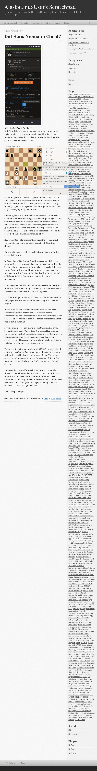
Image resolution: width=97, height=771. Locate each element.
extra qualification (74, 518)
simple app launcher (75, 500)
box (86, 346)
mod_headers (89, 276)
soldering (89, 147)
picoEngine (72, 119)
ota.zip (91, 192)
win (91, 425)
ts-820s (78, 249)
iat (77, 307)
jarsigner (85, 314)
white (92, 341)
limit (92, 471)
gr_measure (78, 650)
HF (91, 228)
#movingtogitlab (83, 554)
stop (77, 708)
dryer (73, 348)
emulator (71, 106)
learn (76, 692)
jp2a (69, 715)
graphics (85, 591)
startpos (81, 452)
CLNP (70, 572)
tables (74, 668)
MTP (77, 357)
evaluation (85, 434)
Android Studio (80, 142)
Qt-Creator (91, 450)
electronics (72, 151)
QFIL (78, 330)
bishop (83, 446)
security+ (91, 267)
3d (84, 181)
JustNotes (82, 464)
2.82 (76, 341)
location (71, 618)
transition (87, 674)
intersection (72, 622)
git (87, 124)
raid (91, 156)
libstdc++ (86, 602)
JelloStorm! (72, 516)
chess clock (72, 135)
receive (71, 409)
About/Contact (73, 64)
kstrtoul (91, 368)
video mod (85, 455)
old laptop (83, 595)
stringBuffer (72, 597)
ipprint (77, 122)
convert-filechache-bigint (78, 202)
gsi (75, 149)
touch (85, 622)
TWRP (85, 194)
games (87, 516)
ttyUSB (78, 586)
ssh (77, 174)
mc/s (92, 249)
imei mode (76, 634)
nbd (81, 375)
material (89, 436)
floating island (82, 337)
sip (80, 278)
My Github (71, 749)
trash (80, 625)
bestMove (87, 448)
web (90, 421)
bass (78, 384)
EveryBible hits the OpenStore (78, 39)
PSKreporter (72, 734)
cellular (71, 423)
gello (83, 686)
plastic (74, 414)
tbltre (77, 702)
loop (70, 427)
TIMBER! (71, 543)
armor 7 (71, 257)
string (70, 452)
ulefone (84, 257)
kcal (75, 455)
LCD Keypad (78, 425)
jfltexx (89, 645)
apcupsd (92, 394)
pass (87, 135)
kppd (79, 455)
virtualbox (79, 242)
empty (75, 625)
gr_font (70, 650)
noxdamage (85, 117)
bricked (79, 405)
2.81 (72, 341)
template (91, 452)
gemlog (91, 242)
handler (71, 658)
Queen (77, 446)
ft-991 (74, 144)
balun (89, 294)
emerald (83, 122)
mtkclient (71, 183)
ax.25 (87, 228)
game (90, 310)
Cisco (76, 699)
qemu (70, 242)
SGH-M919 (86, 697)
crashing (78, 140)
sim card (89, 547)
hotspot (81, 670)
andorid (71, 194)
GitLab (83, 498)
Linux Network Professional (78, 575)
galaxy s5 (71, 640)
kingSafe (80, 441)
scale (70, 319)
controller (71, 99)
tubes (75, 267)
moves (91, 432)
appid (70, 654)
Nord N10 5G (78, 115)
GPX (69, 310)
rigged (84, 301)
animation (72, 328)
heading (83, 407)
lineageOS (76, 192)
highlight (79, 561)
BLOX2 (70, 455)
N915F (87, 658)
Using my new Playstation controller (81, 49)
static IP (87, 711)
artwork (71, 588)
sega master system (84, 110)
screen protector (83, 668)
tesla (70, 326)
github (91, 554)
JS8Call (91, 233)
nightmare (72, 364)
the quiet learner (86, 627)
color (70, 686)
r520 (87, 156)
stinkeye (88, 663)
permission (83, 378)
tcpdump (71, 482)
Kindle (91, 178)
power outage (82, 223)
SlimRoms (87, 636)
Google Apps (88, 353)
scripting (85, 246)
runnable (77, 658)
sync (81, 273)
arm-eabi (80, 679)
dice (75, 323)
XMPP (82, 566)
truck (88, 360)
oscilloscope (84, 212)
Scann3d (79, 677)
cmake (81, 230)
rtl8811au (85, 262)
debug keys (72, 314)
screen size (82, 545)
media (77, 672)
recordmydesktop (79, 491)
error (70, 192)
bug (84, 539)
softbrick (79, 183)
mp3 (90, 600)
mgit (81, 688)
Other (48, 23)
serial (87, 584)
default (85, 525)
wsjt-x (92, 251)
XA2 (73, 357)
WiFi (90, 262)
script (78, 244)
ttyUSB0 (84, 586)
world (80, 335)
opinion (58, 398)
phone (77, 273)
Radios (66, 23)
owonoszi (71, 215)
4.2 (76, 171)
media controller (85, 672)
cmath (89, 518)
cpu (90, 638)
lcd (86, 427)
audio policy (82, 371)
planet (75, 335)
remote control (89, 441)
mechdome (72, 606)
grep (83, 380)
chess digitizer (87, 162)
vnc (73, 117)
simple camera (86, 502)
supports (76, 391)
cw (69, 230)
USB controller (78, 108)
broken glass (73, 387)
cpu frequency (85, 477)
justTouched (79, 620)
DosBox (90, 552)
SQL (83, 652)
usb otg (81, 430)
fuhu (72, 303)
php (82, 153)
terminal (78, 237)
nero (80, 307)
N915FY (71, 661)
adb (78, 271)
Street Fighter (87, 717)
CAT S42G (91, 190)
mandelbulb (86, 684)
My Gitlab (71, 745)
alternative (78, 398)
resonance (89, 323)
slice (87, 391)
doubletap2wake (74, 459)
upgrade (71, 158)
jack (91, 695)
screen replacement (75, 389)
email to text (73, 226)
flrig (69, 144)
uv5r (89, 210)
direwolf (80, 160)
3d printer (78, 210)
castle (70, 441)
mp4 (86, 489)
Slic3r (70, 391)
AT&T (86, 115)
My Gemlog (72, 753)
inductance (81, 323)
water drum (80, 471)
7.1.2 (74, 645)
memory (90, 407)
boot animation (85, 713)
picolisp (82, 609)
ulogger (79, 280)
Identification (73, 579)
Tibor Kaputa (83, 513)
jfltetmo (84, 645)
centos (70, 298)
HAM (78, 144)
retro (78, 101)
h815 (80, 579)
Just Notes (74, 464)
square (77, 681)
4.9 (69, 360)
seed (84, 425)
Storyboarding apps (75, 34)
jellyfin (70, 160)
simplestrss (88, 119)
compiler (79, 525)
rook (87, 446)
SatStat (86, 618)
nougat (74, 545)
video (77, 443)
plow (75, 147)
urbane (83, 350)
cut (75, 380)
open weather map (75, 486)
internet (80, 597)
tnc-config (78, 190)
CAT (92, 230)
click (70, 117)
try (82, 119)
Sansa (76, 602)
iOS (92, 604)
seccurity (79, 704)
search (78, 643)
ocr (92, 165)
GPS (92, 307)
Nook (85, 543)
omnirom (71, 704)
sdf (87, 654)
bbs (77, 230)
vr (83, 699)
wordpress (77, 128)
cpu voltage (79, 457)
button (84, 409)
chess (53, 398)
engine (91, 319)
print (91, 455)
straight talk (72, 421)
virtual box (79, 543)
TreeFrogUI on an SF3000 (77, 53)
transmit (71, 432)
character (78, 301)
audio (77, 291)
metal (91, 346)
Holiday (74, 228)
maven (88, 686)
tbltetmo (71, 647)
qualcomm (84, 330)
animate (71, 674)
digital (83, 215)
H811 (70, 609)
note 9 (91, 387)
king (74, 441)
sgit (85, 688)
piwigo (91, 153)
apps (89, 402)
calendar (83, 708)
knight (70, 450)
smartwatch (72, 439)
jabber (77, 566)
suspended (78, 181)
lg (79, 350)
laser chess (72, 554)
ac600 (84, 550)
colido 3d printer (89, 389)
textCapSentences (74, 466)
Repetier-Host (87, 412)
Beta (75, 296)
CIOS (92, 570)
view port (86, 341)
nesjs (87, 104)
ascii (92, 713)
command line (73, 185)
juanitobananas (73, 484)
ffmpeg (81, 489)
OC (73, 475)
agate (90, 246)
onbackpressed (81, 196)
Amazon (80, 178)
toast (78, 640)
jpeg (86, 326)
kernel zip (86, 482)
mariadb (82, 156)
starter (89, 461)
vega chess (78, 176)
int (73, 681)
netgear (90, 550)
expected (84, 520)
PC (85, 699)
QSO (70, 301)
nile (92, 285)
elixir (70, 362)
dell (81, 400)
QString (84, 450)
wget (89, 185)
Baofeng (85, 210)
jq (80, 185)
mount (70, 147)
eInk (91, 344)
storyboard (81, 427)
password (84, 629)
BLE (83, 475)
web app (84, 185)
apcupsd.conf (73, 396)
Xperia (78, 364)
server (78, 153)
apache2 (71, 156)
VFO (92, 287)
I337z (85, 702)
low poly (79, 328)
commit (86, 615)
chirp (92, 360)
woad (89, 187)
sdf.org (91, 654)
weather (85, 486)
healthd (85, 650)
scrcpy (83, 271)
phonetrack (72, 280)
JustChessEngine (74, 199)
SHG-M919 (78, 697)
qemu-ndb (87, 375)
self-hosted (78, 285)
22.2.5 (83, 219)
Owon (90, 158)
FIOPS (90, 475)
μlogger (84, 310)
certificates (88, 273)
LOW (82, 584)
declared (77, 520)
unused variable (74, 523)
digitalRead (72, 559)
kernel (87, 217)
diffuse (78, 380)
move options (73, 600)
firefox (78, 269)
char (75, 409)
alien (86, 235)
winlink (70, 212)
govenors (71, 708)
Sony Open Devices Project (84, 355)
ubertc (90, 679)
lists (69, 668)
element (78, 348)
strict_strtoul (72, 371)
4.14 (72, 355)
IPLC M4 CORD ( (86, 203)
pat (93, 228)
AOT (84, 611)
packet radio (81, 187)
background (72, 271)
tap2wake (81, 461)
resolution (77, 495)
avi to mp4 (89, 296)
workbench (86, 289)
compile (87, 230)
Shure (80, 289)
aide (69, 681)
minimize (85, 532)
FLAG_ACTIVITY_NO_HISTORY (84, 529)
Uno (69, 430)
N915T (82, 661)
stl (93, 412)
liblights (78, 629)
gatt (76, 480)
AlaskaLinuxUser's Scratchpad (40, 6)
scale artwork (87, 495)
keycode (71, 690)
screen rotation (79, 541)
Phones (57, 23)
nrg (83, 307)
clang (85, 285)
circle (86, 620)
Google (80, 353)
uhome (88, 126)
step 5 (80, 253)
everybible (82, 94)
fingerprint (72, 677)
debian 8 (82, 692)
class (83, 439)
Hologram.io (78, 423)
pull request (79, 618)
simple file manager (79, 507)
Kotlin (89, 498)
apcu (70, 260)
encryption (72, 276)
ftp (84, 398)
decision (83, 436)
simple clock (72, 505)
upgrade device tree (75, 539)
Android (71, 142)
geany (75, 550)
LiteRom (71, 720)
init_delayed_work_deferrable (82, 362)
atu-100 (81, 264)
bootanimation (73, 713)
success (71, 692)
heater (84, 348)
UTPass (71, 137)
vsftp (81, 402)
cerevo (78, 262)
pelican (77, 124)
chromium (72, 570)
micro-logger (76, 310)
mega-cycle (72, 251)
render (85, 328)
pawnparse (72, 167)
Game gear (80, 112)
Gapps (75, 353)
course (70, 337)
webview (71, 652)
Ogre (87, 321)
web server (72, 305)
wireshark (78, 482)
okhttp (91, 647)
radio (82, 144)
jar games (81, 547)
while (74, 427)
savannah (76, 627)
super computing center (76, 656)
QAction (71, 457)
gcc (89, 285)
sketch (90, 427)
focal (90, 124)
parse (82, 640)
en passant (89, 439)
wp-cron (91, 253)
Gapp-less (81, 332)
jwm (92, 661)
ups (80, 396)
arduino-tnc (72, 187)
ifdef (92, 609)
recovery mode (73, 636)
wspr (83, 237)
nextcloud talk (73, 278)
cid (69, 663)
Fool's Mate (72, 581)
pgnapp (82, 167)
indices (88, 219)
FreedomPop (72, 332)
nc (92, 203)
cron (70, 246)
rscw (89, 291)
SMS (86, 221)
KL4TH (78, 450)
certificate (71, 269)
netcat (89, 715)
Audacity (90, 348)
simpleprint (81, 135)
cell (93, 405)
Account (71, 181)
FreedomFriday (79, 493)
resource (90, 665)
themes (83, 124)
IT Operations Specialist (84, 572)
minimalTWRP (90, 199)
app (88, 194)
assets (84, 577)
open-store (90, 131)
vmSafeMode (73, 613)
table (80, 412)
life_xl (81, 448)
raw (92, 577)
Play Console (83, 600)
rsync (74, 174)
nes (91, 104)
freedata (84, 208)
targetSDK (89, 464)
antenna (80, 239)
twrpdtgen (72, 201)
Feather (88, 588)
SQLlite (88, 652)
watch (92, 384)
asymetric (85, 396)
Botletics (78, 416)
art (73, 301)
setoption (71, 434)
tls (82, 269)
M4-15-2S (76, 205)
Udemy (90, 337)
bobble (77, 477)
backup (89, 171)
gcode (75, 394)
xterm (88, 708)
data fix (87, 661)
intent (70, 645)
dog (75, 337)
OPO (88, 570)
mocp (85, 715)
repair (75, 287)
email (78, 201)
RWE (76, 350)
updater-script (77, 715)
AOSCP (92, 545)
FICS (90, 584)
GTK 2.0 (74, 294)
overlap (80, 622)
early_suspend (86, 366)
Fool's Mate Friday (74, 532)
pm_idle (77, 366)
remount (80, 149)
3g (78, 606)
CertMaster (84, 267)
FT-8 (86, 233)
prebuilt (84, 613)
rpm (73, 237)
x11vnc (77, 117)
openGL (89, 183)
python (88, 122)
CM (92, 706)
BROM (85, 677)
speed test (87, 597)
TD (80, 174)
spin (85, 316)
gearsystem (72, 110)
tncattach (71, 162)
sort (92, 380)
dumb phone (72, 547)
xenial (76, 126)
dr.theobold (86, 625)
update (70, 126)
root (69, 174)
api (93, 652)
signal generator (83, 251)
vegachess (86, 176)
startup (76, 137)
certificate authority (85, 303)
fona (76, 418)
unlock (84, 631)
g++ (90, 525)
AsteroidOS (72, 384)
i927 (81, 706)
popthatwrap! (80, 133)
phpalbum (72, 400)
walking (90, 328)
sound (92, 217)
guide (93, 443)
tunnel (88, 215)
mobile (88, 606)
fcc (74, 450)
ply (80, 434)
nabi (76, 303)
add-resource (78, 611)
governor (85, 368)
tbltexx (88, 244)
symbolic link (84, 695)
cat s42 (84, 190)
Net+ (85, 255)
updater (85, 253)
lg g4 (84, 579)
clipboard (81, 97)
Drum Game (72, 468)
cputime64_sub (86, 364)
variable (75, 430)
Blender (88, 167)
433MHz (87, 430)
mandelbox (78, 684)
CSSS (74, 572)
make (70, 627)
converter (71, 638)
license (92, 142)
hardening (80, 276)
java (92, 194)
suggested (72, 561)
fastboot (78, 257)
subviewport (82, 171)
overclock (77, 475)
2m (75, 160)
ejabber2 (89, 563)
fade (76, 674)
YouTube (71, 446)
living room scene (74, 339)
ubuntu (82, 137)
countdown (90, 656)
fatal (77, 647)
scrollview (72, 534)
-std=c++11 (84, 523)
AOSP (87, 142)
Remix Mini (90, 699)
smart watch (85, 384)
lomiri (70, 128)
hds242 (77, 158)
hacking (78, 162)
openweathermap (79, 654)
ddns (86, 282)
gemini (85, 160)
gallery (90, 643)
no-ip (72, 285)
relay (88, 545)
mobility (71, 436)
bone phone (87, 405)
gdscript (74, 316)
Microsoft (71, 557)
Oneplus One (81, 570)
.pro (86, 452)
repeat (79, 591)
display (80, 344)
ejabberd (71, 566)
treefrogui (84, 99)
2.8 (69, 341)
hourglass (88, 541)
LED (73, 629)
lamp (77, 156)
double (71, 688)
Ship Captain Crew (74, 312)
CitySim (78, 106)
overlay (75, 378)
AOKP (86, 382)
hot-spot (75, 670)
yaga (89, 278)
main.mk (76, 609)
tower (84, 588)
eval (78, 439)
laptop (82, 233)
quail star (74, 663)
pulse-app (89, 133)
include (71, 520)
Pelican (22, 763)
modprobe (75, 375)
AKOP (78, 645)
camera (89, 357)
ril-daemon (91, 579)
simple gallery (81, 509)
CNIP (78, 296)
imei (75, 221)
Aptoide (89, 350)
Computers (25, 23)
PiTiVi (70, 491)
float (78, 407)
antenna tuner (73, 264)
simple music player (85, 511)
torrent (70, 706)
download (81, 421)
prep (88, 223)
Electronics (37, 23)
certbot (85, 280)
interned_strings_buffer (76, 217)
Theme (71, 699)
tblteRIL (71, 679)
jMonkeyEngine (73, 321)
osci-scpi (84, 158)
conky (85, 151)
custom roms (81, 534)
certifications (73, 368)
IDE (88, 586)
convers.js (81, 563)
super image (87, 149)
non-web (90, 257)
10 (69, 355)
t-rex (91, 335)
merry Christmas (79, 346)
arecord (71, 291)
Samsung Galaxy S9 (84, 305)
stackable (71, 586)
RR (73, 697)
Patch (81, 357)
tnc (90, 160)
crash (81, 636)
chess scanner (73, 165)
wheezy (90, 595)
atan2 (84, 518)
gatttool (71, 477)
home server (72, 253)
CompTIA (80, 255)
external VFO (86, 287)
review (81, 165)
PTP (85, 357)
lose (88, 425)
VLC (87, 491)
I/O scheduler (79, 690)
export (79, 314)
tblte (85, 679)
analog (87, 557)
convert (91, 235)
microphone (72, 289)
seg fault (80, 468)
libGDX (82, 321)
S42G (82, 199)
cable (79, 287)
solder (86, 108)
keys (70, 398)
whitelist (90, 378)
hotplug (87, 471)
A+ (69, 255)
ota (76, 194)
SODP (70, 287)
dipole (83, 296)
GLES (84, 183)
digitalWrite (72, 584)
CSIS (79, 368)
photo (90, 400)
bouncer (86, 269)
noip (85, 400)
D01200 (86, 178)
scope (90, 520)
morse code (82, 294)
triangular (83, 681)
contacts (71, 273)
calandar (89, 271)
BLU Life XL (72, 330)
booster (82, 606)
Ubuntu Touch (73, 94)
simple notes (73, 513)
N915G (76, 661)
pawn (88, 443)
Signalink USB (73, 104)
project (73, 407)
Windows (84, 312)
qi (73, 665)
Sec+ (89, 255)
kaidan (91, 115)
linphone (71, 140)
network (71, 473)
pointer (89, 373)
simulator (84, 638)
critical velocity (77, 615)
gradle (89, 688)
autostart (74, 360)
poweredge (72, 402)
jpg (89, 326)
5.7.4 (70, 697)
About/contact (10, 23)
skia (79, 613)
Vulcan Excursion (74, 219)
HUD (91, 516)
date (80, 699)
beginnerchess (73, 595)
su (75, 679)
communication (88, 581)
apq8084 (88, 690)
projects (80, 151)
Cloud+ (73, 255)
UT (86, 475)
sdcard (80, 194)
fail (85, 593)
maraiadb (89, 398)
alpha (81, 341)
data (72, 418)
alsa (92, 289)
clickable (82, 131)
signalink (71, 249)
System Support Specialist (81, 576)
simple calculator (74, 502)
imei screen (84, 634)
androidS (84, 643)
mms (82, 221)
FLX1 (87, 137)
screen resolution (74, 498)
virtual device (75, 604)
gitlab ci (71, 122)
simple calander (89, 500)
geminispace (76, 246)
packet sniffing (84, 480)
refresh (89, 409)
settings (82, 391)
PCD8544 (82, 418)
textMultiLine (86, 466)
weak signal (80, 235)
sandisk (71, 602)
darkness (71, 480)
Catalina (71, 350)
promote (83, 443)
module (71, 366)
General (84, 249)
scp (78, 402)
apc (79, 394)
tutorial (85, 319)
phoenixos (86, 704)
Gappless (89, 332)
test (89, 249)
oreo (88, 577)
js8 (82, 201)
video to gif (72, 552)
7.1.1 (83, 658)
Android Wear (84, 414)
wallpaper (71, 711)
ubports (80, 581)
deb (69, 237)
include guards (73, 527)
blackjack (82, 126)
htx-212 (91, 101)
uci (77, 434)
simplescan (90, 484)
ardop (78, 215)
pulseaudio (83, 291)
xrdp (80, 717)
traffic (77, 473)
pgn (78, 167)
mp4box (71, 443)
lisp (69, 629)
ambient (82, 104)
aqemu (91, 239)
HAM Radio (84, 101)
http (77, 233)
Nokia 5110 (86, 416)
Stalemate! (90, 559)
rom (69, 375)
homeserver (72, 239)
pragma (82, 527)
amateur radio (79, 298)
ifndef (70, 611)
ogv (89, 489)
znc (93, 269)
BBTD (86, 239)
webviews (78, 652)
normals (91, 312)
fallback (77, 706)
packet (90, 208)
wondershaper (84, 473)
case (70, 414)
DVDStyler (85, 140)
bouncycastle (84, 647)
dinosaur (86, 335)
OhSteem (71, 133)
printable (91, 298)
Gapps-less (72, 405)
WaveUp (83, 484)
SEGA (74, 112)
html (87, 421)
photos (84, 278)
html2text (71, 244)
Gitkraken (87, 706)
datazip (83, 244)
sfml (74, 471)
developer (80, 516)
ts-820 (73, 230)
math (70, 412)
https (91, 396)
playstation (89, 97)
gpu (69, 475)
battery (76, 212)
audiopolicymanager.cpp (77, 373)
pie (69, 382)
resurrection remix (77, 382)
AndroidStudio (86, 604)
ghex (70, 112)
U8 (92, 418)
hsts (82, 260)
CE (79, 267)
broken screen (83, 387)
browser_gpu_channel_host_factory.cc (81, 568)
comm (70, 380)
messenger (76, 686)
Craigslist (88, 640)
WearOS (71, 416)
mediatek (89, 181)
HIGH (78, 584)
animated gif (77, 326)
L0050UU (75, 448)
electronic (88, 144)
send (79, 409)
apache (76, 282)
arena (77, 432)
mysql (82, 282)
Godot (70, 169)
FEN (87, 432)
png (92, 326)
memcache (76, 260)
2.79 (90, 339)
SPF (89, 677)
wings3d (71, 171)
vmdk (70, 378)
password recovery (75, 631)
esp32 (70, 346)
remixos (71, 702)
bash (86, 242)
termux (88, 609)
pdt (69, 348)
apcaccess (84, 394)
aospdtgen (84, 192)
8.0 (82, 593)
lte (69, 407)
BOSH (75, 563)
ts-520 (87, 264)
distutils (71, 124)
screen (75, 412)
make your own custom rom (84, 536)
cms (77, 131)
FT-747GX (72, 233)
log (85, 298)
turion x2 (76, 695)
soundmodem (73, 717)
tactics (77, 436)
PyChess (82, 432)
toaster (70, 149)
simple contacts (83, 505)
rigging (89, 301)
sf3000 (78, 99)
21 (86, 237)
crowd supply (73, 344)
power (83, 205)
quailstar (81, 663)
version (76, 688)
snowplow (81, 147)
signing (78, 638)
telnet (70, 205)
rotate (81, 674)
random (80, 316)
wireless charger (80, 665)
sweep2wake (73, 461)
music (89, 316)
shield (88, 418)
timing (82, 557)
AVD (80, 602)
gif (83, 326)
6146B (92, 264)
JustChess (71, 196)
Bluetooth (82, 360)
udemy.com (89, 169)
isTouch (71, 620)
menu (92, 473)
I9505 (90, 702)
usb (74, 242)
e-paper (86, 344)
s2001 (70, 267)
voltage (83, 459)
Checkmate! (81, 559)
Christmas (81, 228)
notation (87, 165)
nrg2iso (88, 307)
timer (70, 550)
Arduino (71, 190)
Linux (86, 153)
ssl (73, 398)
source (91, 650)
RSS (91, 23)
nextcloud (72, 153)
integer (75, 452)
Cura (85, 402)
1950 (78, 400)
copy (91, 615)
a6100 (79, 550)
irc (91, 269)
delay (78, 557)
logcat (88, 380)
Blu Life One (80, 711)
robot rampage (79, 169)
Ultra (70, 357)
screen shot (72, 591)
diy (79, 414)
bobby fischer (81, 552)
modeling (85, 339)
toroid (70, 296)
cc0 (75, 588)
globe (70, 335)
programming (77, 319)
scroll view (87, 561)
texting (80, 226)
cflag (81, 702)
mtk (78, 221)
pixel (79, 588)
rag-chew (71, 235)
